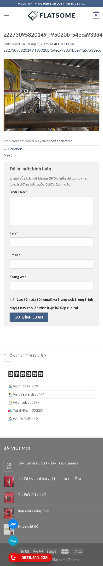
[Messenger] (13, 524)
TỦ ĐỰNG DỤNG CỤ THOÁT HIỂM (49, 478)
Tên (14, 233)
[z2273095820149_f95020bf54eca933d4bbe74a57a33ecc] (51, 94)
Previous (13, 148)
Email (15, 255)
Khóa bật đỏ (28, 526)
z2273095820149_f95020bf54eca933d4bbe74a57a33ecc (52, 50)
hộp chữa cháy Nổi (33, 510)
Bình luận (18, 192)
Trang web (18, 277)
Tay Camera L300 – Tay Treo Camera (48, 463)
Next (10, 155)
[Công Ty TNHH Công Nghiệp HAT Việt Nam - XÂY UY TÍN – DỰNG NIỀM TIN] (51, 16)
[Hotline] (13, 557)
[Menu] (6, 15)
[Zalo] (13, 541)
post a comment (61, 141)
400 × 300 (62, 44)
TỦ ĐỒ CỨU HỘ (32, 494)
